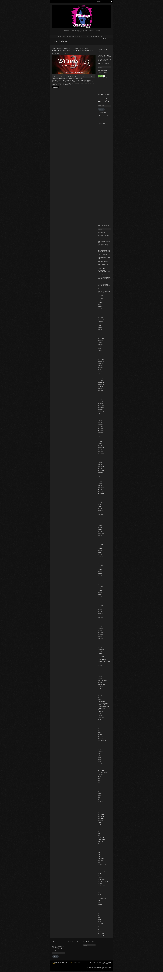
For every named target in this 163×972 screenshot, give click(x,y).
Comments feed (101, 933)
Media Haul (100, 805)
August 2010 (100, 638)
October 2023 (100, 363)
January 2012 (100, 615)
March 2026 (100, 308)
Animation (100, 682)
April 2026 (100, 306)
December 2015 (101, 537)
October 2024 (100, 340)
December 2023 (101, 359)
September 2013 (101, 584)
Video (99, 908)
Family (99, 753)
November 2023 (101, 361)
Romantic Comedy (101, 848)
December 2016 (101, 514)
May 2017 (100, 504)
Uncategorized (101, 906)
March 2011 (100, 626)
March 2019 (100, 464)
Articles (64, 36)
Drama (99, 742)
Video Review (100, 911)
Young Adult (100, 923)
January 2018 (100, 489)
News (99, 828)
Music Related (100, 820)
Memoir (99, 808)
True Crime (100, 900)
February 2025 (101, 333)
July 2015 (99, 546)
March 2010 (100, 647)
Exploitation (100, 751)
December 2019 (101, 451)
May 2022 (100, 396)
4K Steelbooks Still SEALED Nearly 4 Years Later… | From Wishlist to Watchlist (103, 246)
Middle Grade (100, 810)
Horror (70, 75)
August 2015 (100, 544)
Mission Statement (108, 967)
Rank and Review (101, 839)
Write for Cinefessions (77, 36)
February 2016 (101, 533)
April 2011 (100, 624)
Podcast (77, 75)
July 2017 (99, 500)
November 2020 (101, 430)
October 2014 (100, 561)
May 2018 (100, 481)
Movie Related (101, 814)
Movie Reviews (74, 75)
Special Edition (101, 866)
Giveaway (100, 768)
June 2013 (100, 590)
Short (99, 862)
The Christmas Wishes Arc (79, 76)
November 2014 (101, 560)
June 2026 (100, 302)
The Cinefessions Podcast (87, 76)
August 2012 (100, 605)
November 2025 (101, 315)
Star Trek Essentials (102, 869)
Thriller (99, 890)
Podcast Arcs (109, 962)
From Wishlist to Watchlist (103, 766)
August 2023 (100, 367)
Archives (103, 36)
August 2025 (100, 321)
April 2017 (100, 506)
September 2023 (101, 365)
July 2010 (99, 640)
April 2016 (100, 529)
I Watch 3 (99, 786)
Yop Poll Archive (90, 967)
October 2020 (100, 432)
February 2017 (101, 510)
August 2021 (100, 413)
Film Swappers (101, 763)
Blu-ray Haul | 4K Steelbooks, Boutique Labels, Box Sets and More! (104, 237)
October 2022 (100, 386)
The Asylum (100, 883)
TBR (99, 875)
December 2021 (101, 405)
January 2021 (100, 426)
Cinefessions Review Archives (99, 967)
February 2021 (101, 424)
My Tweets (100, 125)
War (99, 915)
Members (104, 962)
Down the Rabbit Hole (102, 740)
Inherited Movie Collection (103, 787)
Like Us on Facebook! (103, 115)
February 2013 (101, 598)
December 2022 (101, 382)
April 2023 (100, 375)
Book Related (100, 691)
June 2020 (100, 439)
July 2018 (99, 478)
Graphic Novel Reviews (102, 772)
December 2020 (101, 428)
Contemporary (101, 725)
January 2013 (100, 600)
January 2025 (100, 334)
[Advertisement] (104, 87)
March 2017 (100, 508)
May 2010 (100, 643)
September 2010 (101, 636)
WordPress (71, 962)
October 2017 (100, 495)
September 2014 (101, 563)
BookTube (100, 699)
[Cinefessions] (81, 5)
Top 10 (99, 894)
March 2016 (100, 531)
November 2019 (101, 453)
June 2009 (100, 653)
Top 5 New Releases (102, 898)
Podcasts (69, 36)
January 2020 (100, 449)
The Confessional (101, 885)
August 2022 (100, 390)
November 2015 (101, 539)
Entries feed (100, 931)
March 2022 (100, 399)
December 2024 (101, 336)
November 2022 (101, 384)
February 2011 (101, 628)
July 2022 (99, 392)
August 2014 (100, 565)
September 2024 (101, 342)
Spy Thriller (100, 868)
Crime (99, 728)
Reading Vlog (100, 841)
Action (99, 669)
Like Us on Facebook (72, 941)
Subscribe (101, 109)
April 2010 (100, 645)
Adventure (100, 676)
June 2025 (100, 325)
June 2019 (100, 458)
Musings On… (100, 824)
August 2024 (100, 344)
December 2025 (101, 314)
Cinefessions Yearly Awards (106, 968)
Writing (99, 921)
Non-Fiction (100, 829)
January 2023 (100, 380)
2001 (90, 75)
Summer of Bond (101, 871)
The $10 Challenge (101, 879)
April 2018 (100, 483)
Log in (99, 929)
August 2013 (100, 586)
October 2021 (100, 409)
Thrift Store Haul (101, 889)
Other (99, 831)
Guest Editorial (101, 774)
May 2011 (100, 622)
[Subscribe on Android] (101, 75)
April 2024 (100, 352)
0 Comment (85, 75)
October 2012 (100, 603)
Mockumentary (101, 812)
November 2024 (101, 338)
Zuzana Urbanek (101, 288)
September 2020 (101, 434)
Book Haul (100, 690)
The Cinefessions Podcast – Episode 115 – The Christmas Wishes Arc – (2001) (72, 50)
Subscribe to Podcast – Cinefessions (103, 78)
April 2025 (100, 329)
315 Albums (100, 663)
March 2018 (100, 485)
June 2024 (100, 348)
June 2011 (100, 621)
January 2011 (100, 630)
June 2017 (100, 502)
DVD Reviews (100, 747)
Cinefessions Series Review (103, 706)
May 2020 (100, 441)
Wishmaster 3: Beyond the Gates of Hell (77, 78)
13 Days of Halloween (102, 659)
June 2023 (100, 371)
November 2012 (101, 602)
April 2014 (100, 573)
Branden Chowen (63, 75)
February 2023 (101, 378)
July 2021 (99, 415)
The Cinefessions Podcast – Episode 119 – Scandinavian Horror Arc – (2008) (104, 266)
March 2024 (100, 354)
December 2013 (101, 581)
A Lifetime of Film (101, 667)
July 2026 (99, 300)
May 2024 (100, 350)
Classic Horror (100, 711)
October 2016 (100, 518)
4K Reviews (100, 665)
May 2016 (100, 527)
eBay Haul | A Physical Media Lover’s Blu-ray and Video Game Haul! (104, 241)
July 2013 (99, 588)
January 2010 (100, 651)
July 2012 (99, 607)
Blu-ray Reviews (101, 686)
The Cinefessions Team (87, 36)
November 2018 (101, 470)
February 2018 (101, 487)
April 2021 (100, 420)
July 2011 (99, 619)
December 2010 (101, 632)
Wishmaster (93, 76)
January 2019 (100, 468)
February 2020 (101, 447)
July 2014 (99, 567)
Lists (99, 797)
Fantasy (99, 755)
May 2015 (100, 550)
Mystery (99, 826)
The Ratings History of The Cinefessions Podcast (94, 966)
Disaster (99, 732)
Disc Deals (100, 734)
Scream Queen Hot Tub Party (70, 76)
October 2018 (100, 472)
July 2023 (99, 369)
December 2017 (101, 491)
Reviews (59, 36)
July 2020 (99, 437)
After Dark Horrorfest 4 (102, 680)
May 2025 (100, 327)
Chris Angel (54, 76)
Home (104, 38)
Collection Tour (101, 717)
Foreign (99, 765)
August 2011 (100, 617)
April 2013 (100, 594)
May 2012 (100, 609)
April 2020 (100, 443)
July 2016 (99, 523)
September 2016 (101, 519)
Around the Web (96, 36)
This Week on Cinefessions (103, 887)
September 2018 (101, 474)
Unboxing (100, 904)
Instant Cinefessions (102, 789)
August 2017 (100, 499)
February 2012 (101, 613)
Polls (99, 835)
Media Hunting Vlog (102, 807)
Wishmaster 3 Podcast (60, 78)
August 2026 (100, 298)
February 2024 (101, 355)
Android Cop (93, 75)
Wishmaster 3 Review (67, 78)
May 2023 (100, 373)
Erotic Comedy (101, 749)
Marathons (100, 803)
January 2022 (100, 403)
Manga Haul (100, 801)
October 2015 (100, 540)
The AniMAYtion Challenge (103, 881)
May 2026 (100, 304)
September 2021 (101, 411)
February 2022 (101, 401)
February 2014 (101, 577)
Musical (99, 822)
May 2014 (100, 571)
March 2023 (100, 376)
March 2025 (100, 331)
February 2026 (101, 310)
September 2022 (101, 388)
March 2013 (100, 596)
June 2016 (100, 525)
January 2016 (100, 535)
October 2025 (100, 317)
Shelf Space (100, 860)
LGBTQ (99, 793)
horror (58, 76)
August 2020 (100, 436)
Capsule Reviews (101, 701)
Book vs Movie (101, 695)
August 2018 (100, 476)
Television (100, 877)
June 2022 (100, 394)
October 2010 (100, 634)
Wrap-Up (99, 919)
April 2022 (100, 397)
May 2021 (100, 418)
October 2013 (100, 582)
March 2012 (100, 611)
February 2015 (101, 556)
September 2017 (101, 497)
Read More (55, 87)
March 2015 (100, 554)
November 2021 (101, 407)
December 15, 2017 (56, 75)
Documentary (100, 736)
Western (99, 917)
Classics (99, 713)
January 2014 (100, 579)
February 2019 (101, 466)
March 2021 (100, 422)
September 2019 (101, 457)
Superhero (100, 873)
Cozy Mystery (100, 726)
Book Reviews (100, 693)
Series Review (101, 858)
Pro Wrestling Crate (102, 837)
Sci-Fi (99, 850)
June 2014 (100, 569)
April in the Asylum (101, 684)
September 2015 (101, 542)
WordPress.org (101, 935)
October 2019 (100, 455)
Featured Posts (92, 968)
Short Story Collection (102, 864)
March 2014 (100, 575)
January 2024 (100, 357)
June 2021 (100, 416)
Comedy (99, 719)
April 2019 (100, 462)
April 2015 (100, 552)
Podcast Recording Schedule (106, 963)
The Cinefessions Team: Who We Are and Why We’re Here (101, 964)
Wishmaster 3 (55, 78)
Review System (98, 968)
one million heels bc (62, 76)
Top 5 (99, 896)
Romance (100, 847)
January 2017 (100, 512)
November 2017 (101, 493)
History (99, 776)
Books (99, 697)
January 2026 (100, 312)
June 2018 (100, 479)
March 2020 (100, 445)
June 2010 (100, 642)
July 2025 (99, 323)
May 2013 (100, 592)
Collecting (100, 715)
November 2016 (101, 516)
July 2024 (99, 346)
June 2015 (100, 548)
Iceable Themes (54, 963)
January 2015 (100, 558)
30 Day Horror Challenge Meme (104, 661)
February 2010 (101, 649)
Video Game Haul (101, 910)
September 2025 (101, 319)
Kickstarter (100, 791)
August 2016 (100, 521)
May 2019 (100, 460)
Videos (99, 913)
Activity (93, 962)
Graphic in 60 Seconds (102, 770)
